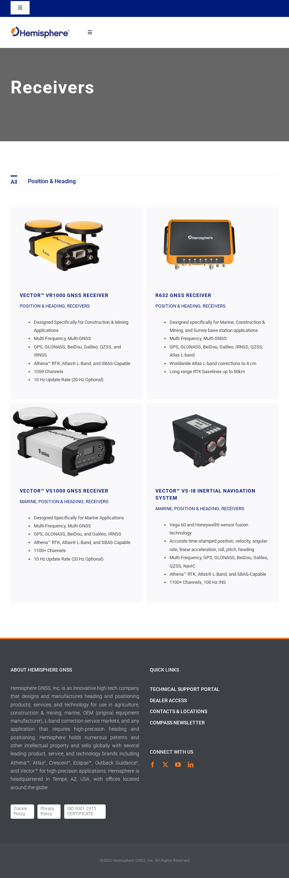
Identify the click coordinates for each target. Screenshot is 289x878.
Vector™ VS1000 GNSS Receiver (63, 440)
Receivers (78, 306)
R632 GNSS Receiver (199, 245)
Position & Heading (42, 306)
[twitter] (165, 764)
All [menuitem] (14, 182)
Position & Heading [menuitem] (52, 181)
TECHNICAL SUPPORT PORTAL (185, 689)
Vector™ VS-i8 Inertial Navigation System (199, 440)
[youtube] (178, 764)
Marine (28, 501)
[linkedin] (190, 764)
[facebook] (152, 764)
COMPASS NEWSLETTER (177, 722)
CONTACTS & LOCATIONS (178, 711)
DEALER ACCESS (168, 700)
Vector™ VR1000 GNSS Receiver (63, 245)
